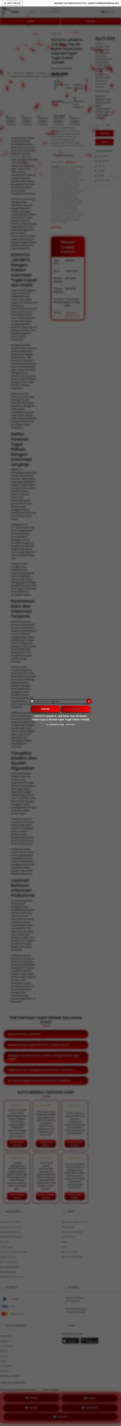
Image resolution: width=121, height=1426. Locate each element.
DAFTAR (45, 708)
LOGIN (75, 708)
